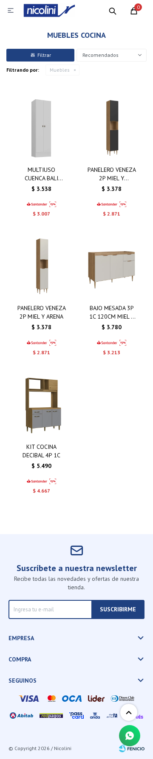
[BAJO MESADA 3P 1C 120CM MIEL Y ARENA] (111, 266)
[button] (112, 10)
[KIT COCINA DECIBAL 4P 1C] (41, 405)
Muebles (60, 70)
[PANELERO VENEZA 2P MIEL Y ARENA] (41, 266)
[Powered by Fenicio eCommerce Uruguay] (131, 748)
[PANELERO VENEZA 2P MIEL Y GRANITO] (111, 128)
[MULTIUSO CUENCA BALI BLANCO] (41, 128)
